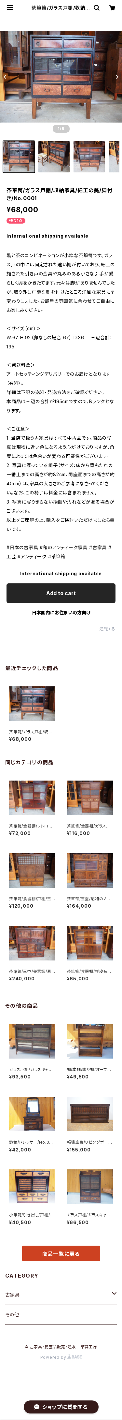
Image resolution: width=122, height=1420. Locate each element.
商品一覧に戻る (61, 1254)
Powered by (54, 1357)
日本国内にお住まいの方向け (61, 612)
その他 (12, 1314)
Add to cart (61, 593)
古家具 (12, 1294)
